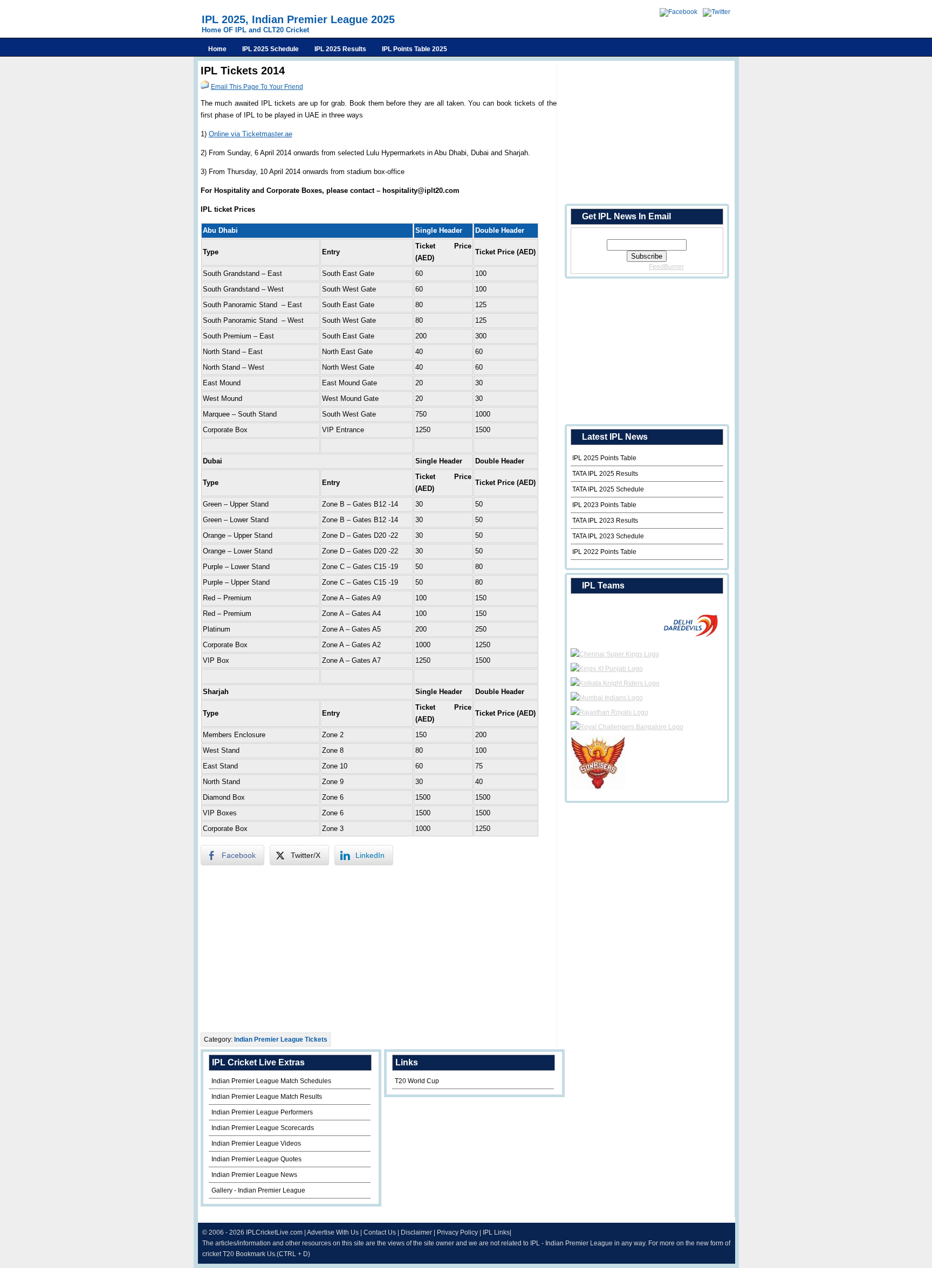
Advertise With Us (333, 1232)
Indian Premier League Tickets (280, 1039)
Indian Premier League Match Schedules (271, 1081)
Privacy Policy (457, 1232)
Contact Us (380, 1232)
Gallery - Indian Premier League (258, 1190)
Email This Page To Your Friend (257, 87)
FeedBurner (666, 267)
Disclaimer (416, 1232)
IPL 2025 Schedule (270, 49)
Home (217, 49)
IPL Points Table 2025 (414, 49)
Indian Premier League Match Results (266, 1096)
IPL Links (496, 1232)
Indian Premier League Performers (262, 1112)
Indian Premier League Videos (256, 1143)
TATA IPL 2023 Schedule (608, 536)
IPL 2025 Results (340, 49)
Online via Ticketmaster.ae (250, 134)
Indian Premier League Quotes (256, 1159)
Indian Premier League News (254, 1175)
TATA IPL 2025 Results (605, 473)
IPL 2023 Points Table (604, 505)
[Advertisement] (379, 949)
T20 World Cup (417, 1081)
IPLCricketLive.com (274, 1232)
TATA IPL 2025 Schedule (608, 489)
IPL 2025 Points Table (604, 458)
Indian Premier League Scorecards (262, 1128)
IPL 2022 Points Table (604, 552)
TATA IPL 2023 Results (605, 520)
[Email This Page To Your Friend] (205, 87)
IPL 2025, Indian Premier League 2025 (298, 19)
